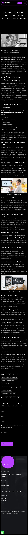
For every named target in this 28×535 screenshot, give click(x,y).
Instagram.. (11, 474)
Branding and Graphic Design (12, 374)
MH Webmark (8, 64)
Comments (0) (5, 50)
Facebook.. (18, 474)
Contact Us (4, 500)
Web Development (14, 52)
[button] (25, 3)
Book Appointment (5, 485)
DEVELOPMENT (6, 52)
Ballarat (15, 59)
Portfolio (3, 498)
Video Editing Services (6, 390)
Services (3, 483)
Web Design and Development (8, 393)
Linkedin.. (4, 474)
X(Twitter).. (4, 476)
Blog (2, 503)
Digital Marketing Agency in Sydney (9, 377)
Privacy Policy (16, 513)
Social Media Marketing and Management (10, 387)
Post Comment (7, 443)
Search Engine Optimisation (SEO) (9, 380)
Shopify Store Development (7, 383)
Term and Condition (6, 513)
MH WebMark (13, 511)
